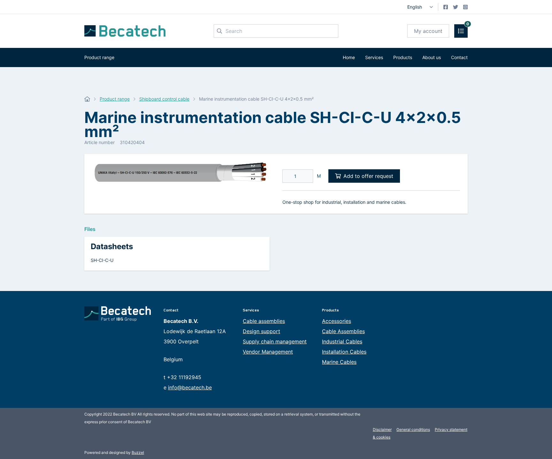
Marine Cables (339, 362)
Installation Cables (344, 351)
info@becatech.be (190, 387)
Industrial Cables (342, 341)
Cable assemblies (264, 321)
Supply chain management (275, 341)
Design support (261, 331)
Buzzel (138, 452)
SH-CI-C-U (102, 260)
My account (428, 31)
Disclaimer (382, 429)
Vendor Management (268, 351)
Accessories (336, 321)
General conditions (413, 429)
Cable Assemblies (343, 331)
